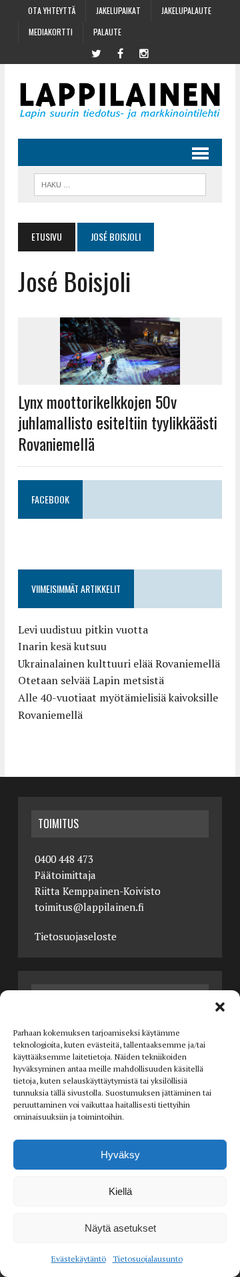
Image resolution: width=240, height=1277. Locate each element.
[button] (220, 1007)
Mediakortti (51, 31)
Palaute (107, 31)
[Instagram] (144, 52)
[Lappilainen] (120, 101)
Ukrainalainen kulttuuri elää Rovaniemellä (119, 663)
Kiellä (120, 1191)
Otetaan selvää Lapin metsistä (91, 680)
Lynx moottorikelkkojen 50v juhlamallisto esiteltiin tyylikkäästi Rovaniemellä (117, 422)
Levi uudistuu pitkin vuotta (83, 629)
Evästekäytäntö (78, 1259)
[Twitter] (96, 52)
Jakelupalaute (186, 10)
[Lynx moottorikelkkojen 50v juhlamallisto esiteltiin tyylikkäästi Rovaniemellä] (120, 376)
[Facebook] (120, 52)
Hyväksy (120, 1154)
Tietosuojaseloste (76, 936)
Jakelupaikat (118, 10)
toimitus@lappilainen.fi (89, 907)
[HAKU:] (119, 183)
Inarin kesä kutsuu (62, 646)
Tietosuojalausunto (148, 1259)
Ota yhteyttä (51, 10)
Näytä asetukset (120, 1228)
